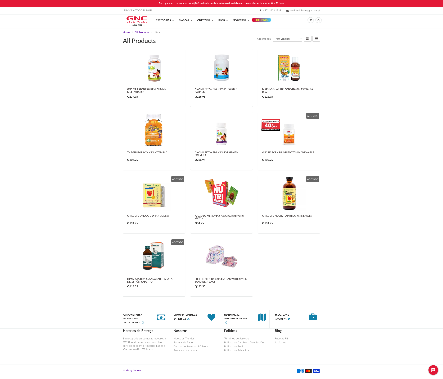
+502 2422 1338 (272, 10)
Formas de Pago (183, 342)
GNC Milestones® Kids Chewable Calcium (216, 90)
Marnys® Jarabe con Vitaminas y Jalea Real (287, 90)
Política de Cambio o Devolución (244, 342)
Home (126, 32)
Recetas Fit (281, 338)
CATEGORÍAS (163, 20)
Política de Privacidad (237, 350)
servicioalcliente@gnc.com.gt (305, 10)
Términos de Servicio (236, 338)
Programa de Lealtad (186, 350)
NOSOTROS (239, 20)
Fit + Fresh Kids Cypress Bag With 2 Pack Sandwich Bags (221, 280)
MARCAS (184, 20)
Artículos (280, 342)
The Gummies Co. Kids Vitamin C (147, 152)
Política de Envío (234, 346)
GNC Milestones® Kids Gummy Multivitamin (146, 90)
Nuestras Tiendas (184, 338)
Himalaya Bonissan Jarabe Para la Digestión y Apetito (150, 280)
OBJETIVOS (203, 20)
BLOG (221, 20)
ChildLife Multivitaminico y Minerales (287, 215)
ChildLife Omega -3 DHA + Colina (148, 215)
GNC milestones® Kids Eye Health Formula (216, 154)
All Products (142, 32)
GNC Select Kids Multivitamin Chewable (288, 152)
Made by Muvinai (132, 370)
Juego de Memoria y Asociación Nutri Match (219, 217)
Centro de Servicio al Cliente (191, 346)
